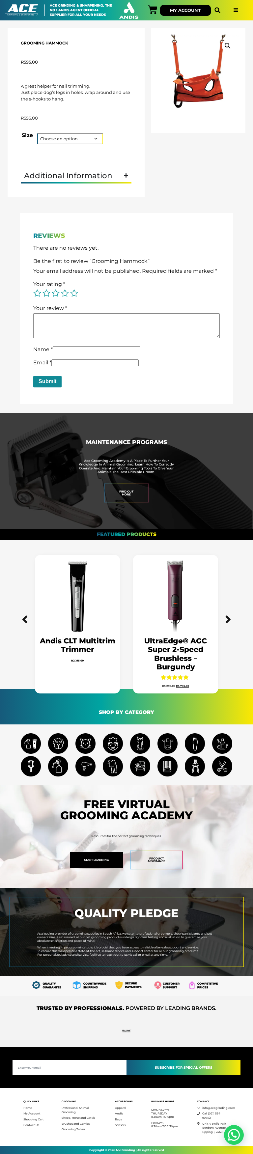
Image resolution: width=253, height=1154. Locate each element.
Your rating (49, 284)
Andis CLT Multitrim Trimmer (77, 645)
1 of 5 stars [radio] (37, 293)
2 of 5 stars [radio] (46, 293)
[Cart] (152, 9)
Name (43, 349)
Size (27, 135)
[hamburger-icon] (235, 10)
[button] (217, 10)
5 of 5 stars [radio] (74, 293)
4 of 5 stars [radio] (65, 293)
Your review (50, 308)
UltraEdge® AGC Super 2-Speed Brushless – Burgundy (175, 653)
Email (42, 362)
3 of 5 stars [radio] (56, 293)
